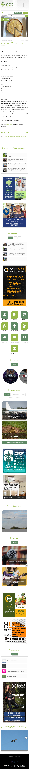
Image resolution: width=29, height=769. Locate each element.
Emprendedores (15, 394)
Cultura (23, 394)
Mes (16, 238)
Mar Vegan (12, 136)
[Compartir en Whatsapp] (5, 132)
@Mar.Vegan (9, 124)
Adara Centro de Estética (14, 666)
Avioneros (18, 397)
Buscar (20, 5)
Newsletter (4, 15)
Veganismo (23, 136)
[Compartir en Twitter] (2, 132)
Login (25, 12)
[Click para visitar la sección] (4, 315)
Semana (10, 238)
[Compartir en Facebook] (8, 132)
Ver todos (14, 364)
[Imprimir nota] (27, 132)
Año (20, 238)
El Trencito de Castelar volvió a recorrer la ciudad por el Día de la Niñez (16, 259)
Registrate (19, 12)
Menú (25, 5)
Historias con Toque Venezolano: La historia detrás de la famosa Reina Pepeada (16, 155)
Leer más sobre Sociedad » (14, 442)
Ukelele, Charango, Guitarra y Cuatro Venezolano (14, 581)
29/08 (10, 376)
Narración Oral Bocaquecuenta (14, 561)
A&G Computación (12, 660)
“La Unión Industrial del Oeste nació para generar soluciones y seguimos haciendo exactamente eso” (16, 169)
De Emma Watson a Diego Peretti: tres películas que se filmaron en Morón (14, 416)
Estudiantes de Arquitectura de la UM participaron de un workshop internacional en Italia (17, 165)
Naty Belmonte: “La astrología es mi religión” (16, 160)
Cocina (18, 136)
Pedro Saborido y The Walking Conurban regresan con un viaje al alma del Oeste (16, 244)
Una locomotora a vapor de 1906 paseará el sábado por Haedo (16, 249)
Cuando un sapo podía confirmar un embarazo (14, 435)
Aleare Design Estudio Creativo (15, 671)
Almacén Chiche (11, 676)
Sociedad (7, 394)
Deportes (11, 397)
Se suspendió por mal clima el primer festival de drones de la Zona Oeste (16, 254)
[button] (26, 376)
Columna (7, 136)
